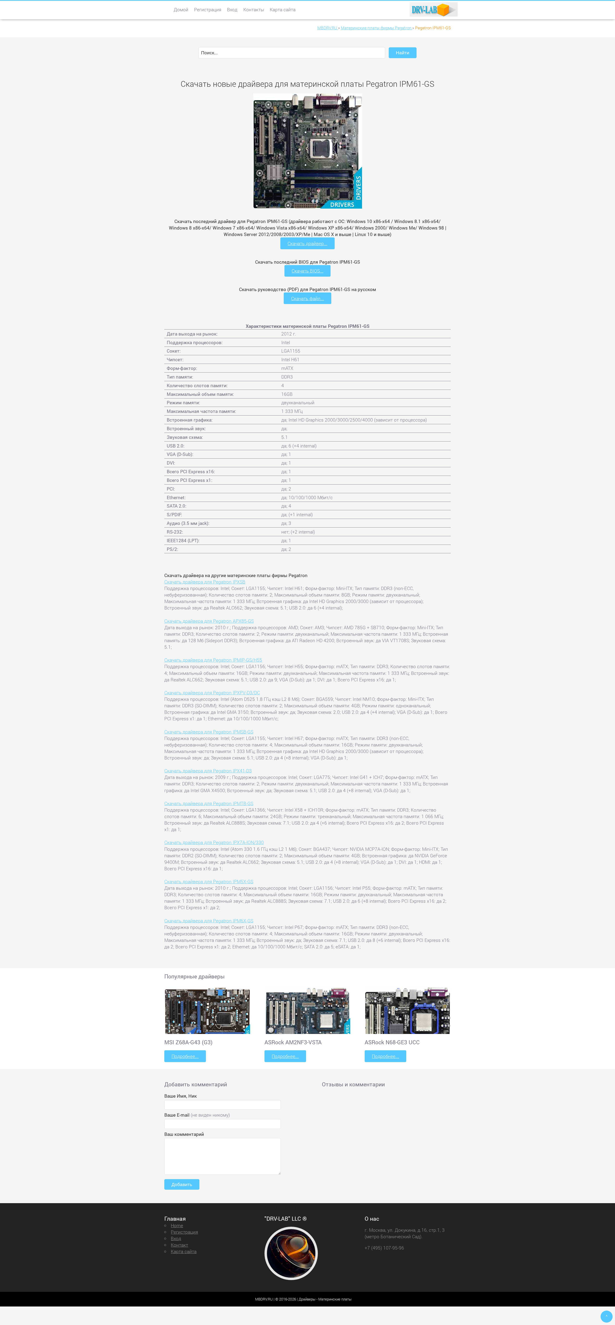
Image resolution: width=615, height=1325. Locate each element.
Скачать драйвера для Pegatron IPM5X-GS (208, 881)
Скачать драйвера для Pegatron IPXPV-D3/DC (212, 693)
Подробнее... (185, 1056)
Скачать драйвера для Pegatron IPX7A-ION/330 (214, 842)
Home (177, 1225)
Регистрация (207, 9)
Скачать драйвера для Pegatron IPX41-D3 (208, 771)
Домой (181, 9)
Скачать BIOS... (307, 271)
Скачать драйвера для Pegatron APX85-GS (209, 621)
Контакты (253, 9)
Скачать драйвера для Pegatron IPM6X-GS (208, 921)
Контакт (179, 1245)
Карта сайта (282, 9)
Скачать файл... (307, 298)
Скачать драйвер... (307, 243)
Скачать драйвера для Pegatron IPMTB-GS (208, 803)
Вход (232, 9)
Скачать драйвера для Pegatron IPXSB (204, 582)
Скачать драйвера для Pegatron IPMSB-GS (208, 732)
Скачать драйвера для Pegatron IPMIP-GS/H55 (213, 660)
